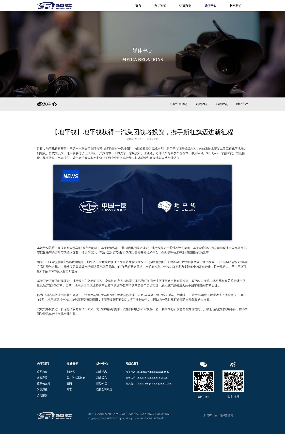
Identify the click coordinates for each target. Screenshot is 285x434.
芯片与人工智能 (76, 377)
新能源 (71, 371)
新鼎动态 (202, 104)
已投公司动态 (179, 104)
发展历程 (42, 389)
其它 (69, 389)
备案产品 (42, 377)
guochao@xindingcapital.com (152, 377)
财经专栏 (242, 104)
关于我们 (160, 5)
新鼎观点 (222, 104)
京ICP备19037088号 (154, 418)
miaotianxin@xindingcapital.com (154, 383)
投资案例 (185, 5)
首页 (138, 5)
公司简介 (42, 371)
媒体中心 (210, 5)
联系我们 (235, 5)
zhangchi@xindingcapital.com (153, 371)
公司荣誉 (42, 395)
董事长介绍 (43, 383)
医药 (69, 383)
